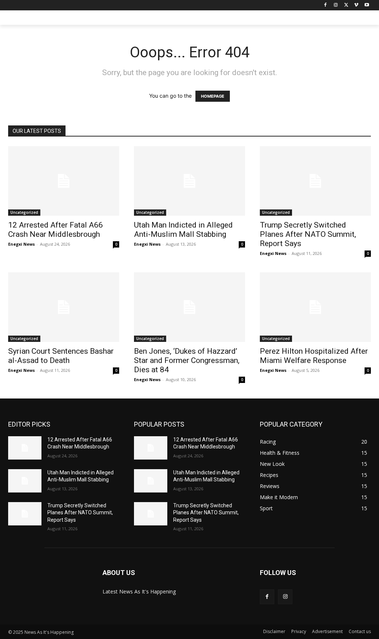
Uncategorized (24, 212)
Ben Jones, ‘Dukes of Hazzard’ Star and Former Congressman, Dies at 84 (186, 360)
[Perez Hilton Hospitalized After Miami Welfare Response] (315, 307)
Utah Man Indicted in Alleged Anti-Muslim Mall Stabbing (183, 230)
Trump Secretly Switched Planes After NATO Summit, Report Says (308, 234)
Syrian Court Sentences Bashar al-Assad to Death (61, 356)
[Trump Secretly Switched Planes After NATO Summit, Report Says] (315, 181)
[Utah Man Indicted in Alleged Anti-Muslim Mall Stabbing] (189, 181)
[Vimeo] (356, 5)
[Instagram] (336, 5)
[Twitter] (346, 5)
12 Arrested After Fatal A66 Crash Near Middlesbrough (55, 230)
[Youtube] (366, 5)
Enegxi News (21, 244)
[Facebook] (325, 5)
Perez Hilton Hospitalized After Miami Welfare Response (314, 356)
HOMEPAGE (212, 96)
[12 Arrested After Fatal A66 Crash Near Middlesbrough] (63, 181)
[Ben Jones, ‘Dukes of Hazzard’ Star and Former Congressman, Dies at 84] (189, 307)
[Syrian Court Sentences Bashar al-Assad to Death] (63, 307)
